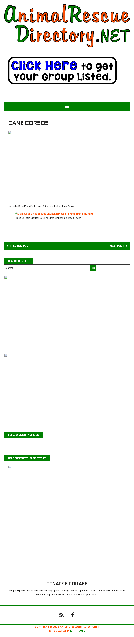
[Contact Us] (61, 614)
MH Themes (77, 631)
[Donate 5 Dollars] (67, 574)
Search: (9, 267)
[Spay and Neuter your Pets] (67, 391)
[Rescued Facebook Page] (72, 614)
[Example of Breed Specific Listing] (34, 213)
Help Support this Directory (27, 458)
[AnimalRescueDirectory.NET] (67, 25)
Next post (117, 246)
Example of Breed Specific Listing (73, 213)
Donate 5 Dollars (66, 583)
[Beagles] (67, 313)
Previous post (20, 246)
